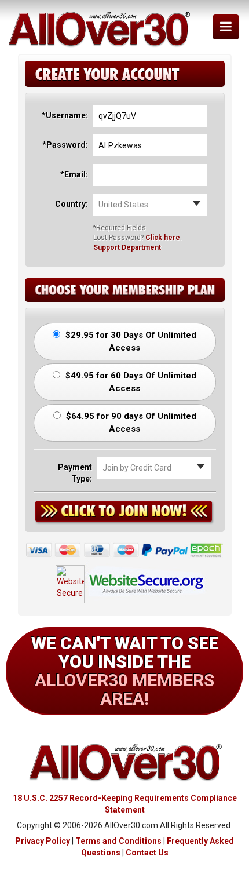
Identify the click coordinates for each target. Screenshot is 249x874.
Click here (162, 238)
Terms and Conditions (118, 841)
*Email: (74, 174)
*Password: (65, 145)
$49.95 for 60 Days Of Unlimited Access (129, 381)
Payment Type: (75, 473)
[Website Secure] (124, 580)
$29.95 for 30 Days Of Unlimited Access (129, 341)
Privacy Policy (42, 841)
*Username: (65, 115)
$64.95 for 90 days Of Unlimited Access (130, 422)
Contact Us (147, 852)
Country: (71, 204)
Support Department (127, 247)
